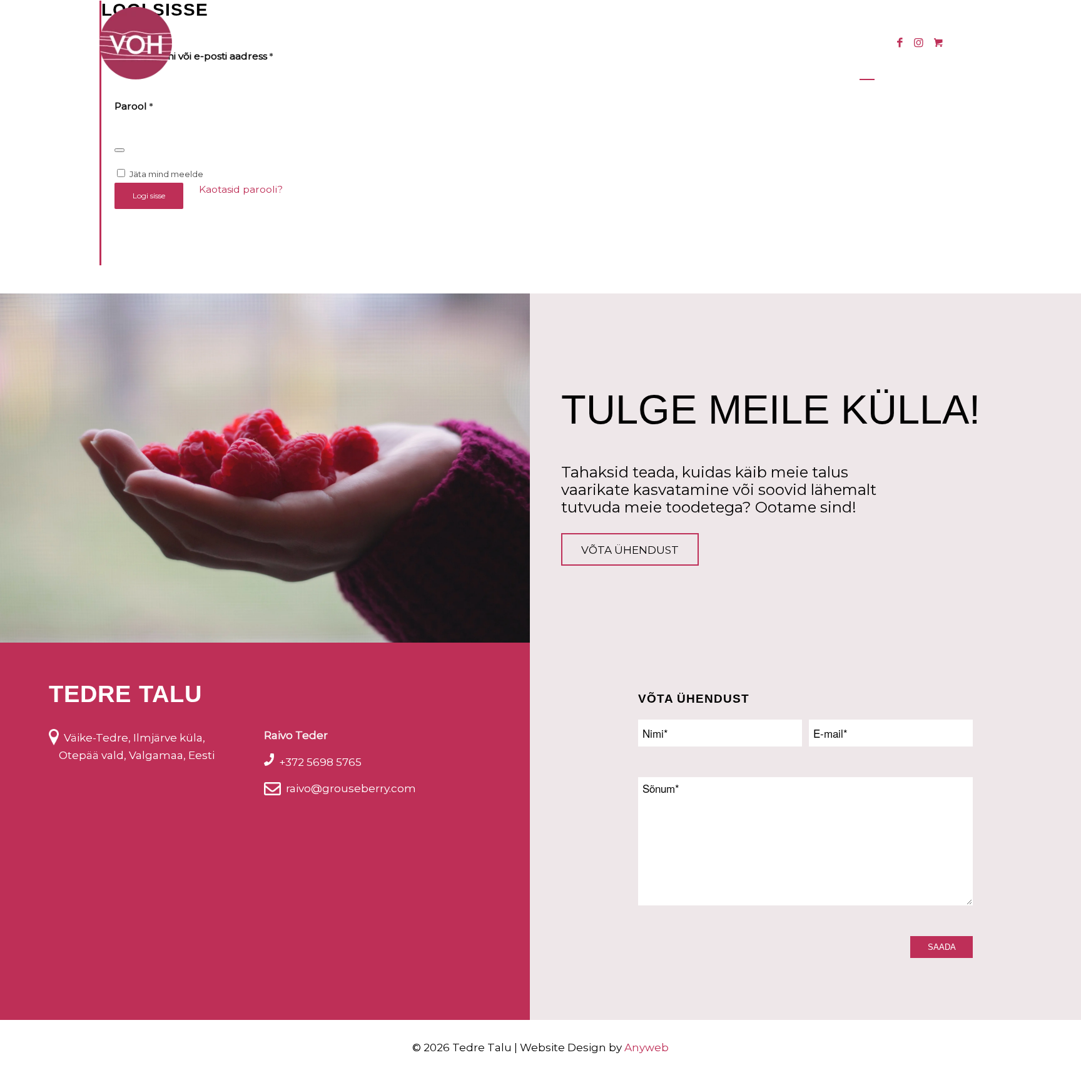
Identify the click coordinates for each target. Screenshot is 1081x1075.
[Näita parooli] (119, 150)
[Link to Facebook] (899, 42)
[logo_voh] (135, 43)
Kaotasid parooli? (241, 189)
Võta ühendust (630, 550)
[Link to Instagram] (918, 42)
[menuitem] (346, 43)
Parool (133, 106)
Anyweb (646, 1047)
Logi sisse (149, 195)
